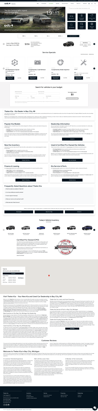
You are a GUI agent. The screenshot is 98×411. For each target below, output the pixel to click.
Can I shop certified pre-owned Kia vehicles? (14, 192)
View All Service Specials (84, 54)
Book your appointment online (66, 170)
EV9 (36, 322)
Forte (42, 373)
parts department (67, 172)
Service (45, 393)
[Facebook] (4, 405)
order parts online (75, 172)
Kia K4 (37, 133)
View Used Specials (72, 160)
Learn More (72, 328)
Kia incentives (81, 130)
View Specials (18, 211)
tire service (82, 174)
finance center (9, 168)
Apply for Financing (26, 180)
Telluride (30, 318)
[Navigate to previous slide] (1, 20)
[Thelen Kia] (12, 3)
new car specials (11, 323)
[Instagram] (6, 405)
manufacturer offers (29, 151)
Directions (79, 396)
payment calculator (30, 172)
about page (76, 131)
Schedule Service (91, 54)
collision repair (88, 174)
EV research (36, 131)
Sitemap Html (20, 409)
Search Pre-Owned (20, 255)
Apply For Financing (64, 395)
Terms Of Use (13, 409)
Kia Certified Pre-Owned (72, 151)
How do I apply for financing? (12, 195)
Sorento (53, 372)
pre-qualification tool (21, 171)
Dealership (80, 393)
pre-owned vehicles (23, 327)
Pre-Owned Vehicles (29, 396)
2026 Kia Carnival (42, 318)
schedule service (72, 317)
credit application (20, 170)
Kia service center (56, 168)
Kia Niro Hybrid (31, 133)
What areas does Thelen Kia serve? (13, 202)
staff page (88, 133)
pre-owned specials (66, 150)
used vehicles (69, 147)
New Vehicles (28, 395)
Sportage (36, 373)
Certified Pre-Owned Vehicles (31, 398)
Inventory (28, 393)
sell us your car (70, 133)
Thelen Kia (4, 409)
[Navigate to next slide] (64, 20)
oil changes (77, 174)
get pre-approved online (80, 304)
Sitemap (17, 409)
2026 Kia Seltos (8, 318)
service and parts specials (80, 316)
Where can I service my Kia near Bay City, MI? (14, 199)
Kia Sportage (24, 133)
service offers (65, 171)
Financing (63, 393)
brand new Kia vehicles (8, 300)
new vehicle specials (19, 151)
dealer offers (71, 130)
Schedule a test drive (15, 152)
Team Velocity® (81, 409)
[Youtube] (9, 405)
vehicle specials (66, 130)
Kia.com (30, 409)
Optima (58, 372)
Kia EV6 (33, 322)
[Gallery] (32, 20)
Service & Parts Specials (48, 395)
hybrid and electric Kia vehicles (26, 131)
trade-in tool (66, 131)
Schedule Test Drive (26, 160)
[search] (95, 3)
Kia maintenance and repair (69, 174)
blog (84, 131)
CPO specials (84, 151)
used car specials (38, 330)
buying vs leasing (18, 172)
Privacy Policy (9, 409)
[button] (49, 276)
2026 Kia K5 (34, 321)
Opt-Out (27, 409)
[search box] (81, 8)
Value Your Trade (49, 211)
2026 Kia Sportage (43, 317)
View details (85, 42)
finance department (63, 302)
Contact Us (72, 139)
